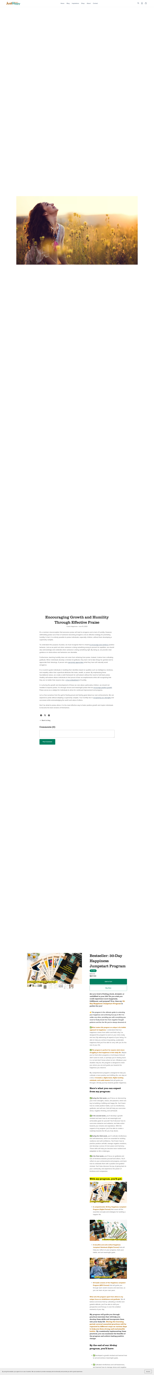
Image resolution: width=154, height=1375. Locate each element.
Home (62, 3)
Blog (68, 3)
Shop (82, 3)
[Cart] (146, 3)
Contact (95, 3)
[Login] (142, 3)
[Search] (138, 3)
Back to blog (46, 720)
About (89, 3)
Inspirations (75, 3)
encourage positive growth (102, 688)
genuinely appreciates (76, 662)
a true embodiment (72, 680)
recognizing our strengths (102, 698)
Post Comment (47, 742)
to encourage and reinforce (98, 645)
